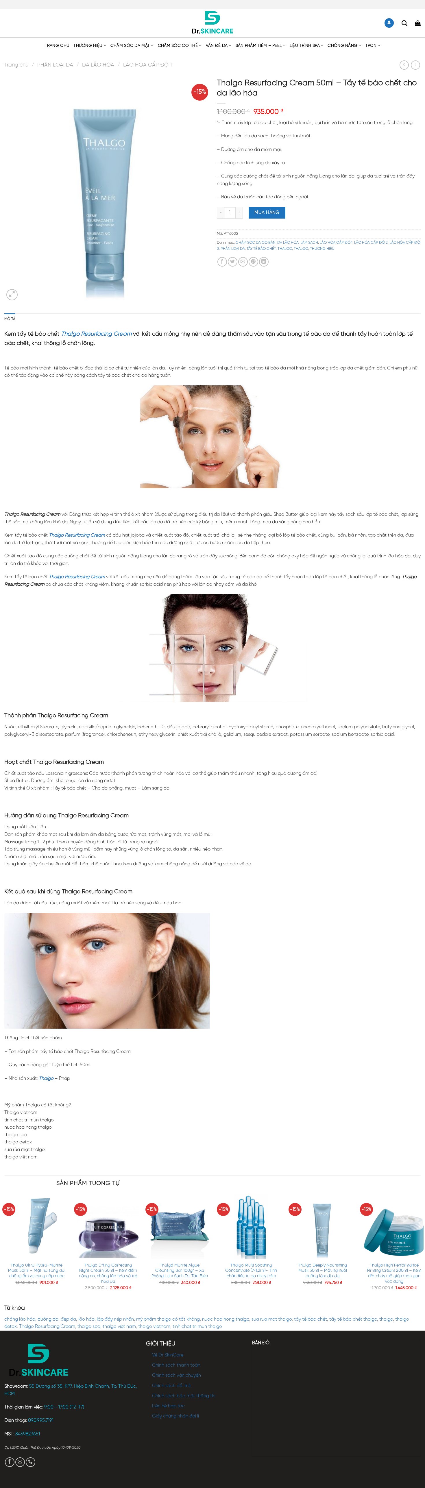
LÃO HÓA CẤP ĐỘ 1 (147, 65)
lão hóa (86, 1319)
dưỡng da (48, 1319)
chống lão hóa (19, 1319)
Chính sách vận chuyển (176, 1375)
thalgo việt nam (119, 1326)
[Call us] (30, 1462)
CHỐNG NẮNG (342, 45)
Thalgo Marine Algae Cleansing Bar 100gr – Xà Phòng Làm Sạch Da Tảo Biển (179, 1270)
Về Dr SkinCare (167, 1355)
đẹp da (68, 1319)
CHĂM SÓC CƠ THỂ (178, 45)
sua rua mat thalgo (272, 1319)
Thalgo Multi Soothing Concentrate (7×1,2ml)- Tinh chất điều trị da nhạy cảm (251, 1270)
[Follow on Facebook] (9, 1462)
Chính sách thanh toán (176, 1365)
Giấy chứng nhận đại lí (175, 1416)
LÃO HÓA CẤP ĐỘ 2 (371, 243)
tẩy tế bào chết (310, 1319)
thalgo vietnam (154, 1326)
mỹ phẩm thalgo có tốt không (168, 1319)
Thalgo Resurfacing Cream (47, 1326)
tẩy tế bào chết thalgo (353, 1319)
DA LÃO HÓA (98, 65)
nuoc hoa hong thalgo (225, 1319)
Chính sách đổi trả (171, 1385)
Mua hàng (267, 212)
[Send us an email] (20, 1462)
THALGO (285, 249)
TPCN (370, 45)
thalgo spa (88, 1326)
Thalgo (45, 1078)
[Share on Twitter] (232, 262)
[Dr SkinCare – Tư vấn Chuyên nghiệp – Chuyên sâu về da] (212, 23)
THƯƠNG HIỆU (87, 45)
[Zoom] (12, 294)
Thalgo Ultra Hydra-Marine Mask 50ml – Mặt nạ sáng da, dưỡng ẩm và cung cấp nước (36, 1270)
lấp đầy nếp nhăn (115, 1319)
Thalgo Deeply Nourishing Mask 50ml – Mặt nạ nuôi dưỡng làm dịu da (322, 1270)
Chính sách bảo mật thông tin (183, 1395)
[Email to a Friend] (243, 262)
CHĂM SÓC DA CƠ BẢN (256, 243)
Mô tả (9, 319)
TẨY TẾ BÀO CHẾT (261, 249)
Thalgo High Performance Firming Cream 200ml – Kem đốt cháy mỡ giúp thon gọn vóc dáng (394, 1273)
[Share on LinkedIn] (264, 262)
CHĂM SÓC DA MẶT (130, 45)
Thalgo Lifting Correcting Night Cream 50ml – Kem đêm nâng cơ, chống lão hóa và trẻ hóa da (108, 1273)
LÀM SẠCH (309, 243)
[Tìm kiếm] (404, 23)
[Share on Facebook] (222, 262)
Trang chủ (57, 45)
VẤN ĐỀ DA (217, 45)
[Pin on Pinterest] (253, 262)
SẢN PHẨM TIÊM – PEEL (259, 45)
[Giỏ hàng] (418, 23)
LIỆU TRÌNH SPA (305, 45)
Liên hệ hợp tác (168, 1406)
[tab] (9, 319)
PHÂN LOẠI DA (55, 65)
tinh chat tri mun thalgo (197, 1326)
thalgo (386, 1319)
